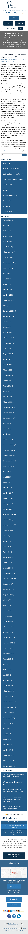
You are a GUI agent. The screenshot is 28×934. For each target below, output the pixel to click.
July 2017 (6, 664)
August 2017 (7, 659)
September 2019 (8, 525)
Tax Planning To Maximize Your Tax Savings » (14, 826)
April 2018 (6, 616)
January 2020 (7, 504)
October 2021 (7, 413)
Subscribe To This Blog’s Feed (15, 814)
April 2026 (6, 241)
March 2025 (7, 295)
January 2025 (7, 306)
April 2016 (6, 745)
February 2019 (7, 563)
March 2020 (7, 493)
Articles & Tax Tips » (14, 822)
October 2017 (7, 648)
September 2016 (8, 718)
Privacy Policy (17, 928)
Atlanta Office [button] (14, 886)
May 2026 (6, 236)
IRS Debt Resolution (9, 195)
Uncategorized (8, 211)
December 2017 (8, 638)
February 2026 (8, 252)
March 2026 (7, 247)
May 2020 (6, 482)
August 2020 (7, 466)
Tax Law (5, 201)
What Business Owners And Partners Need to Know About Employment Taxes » (14, 832)
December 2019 (8, 509)
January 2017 (7, 696)
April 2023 (6, 364)
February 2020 (8, 498)
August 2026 (7, 220)
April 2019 (6, 552)
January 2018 (7, 632)
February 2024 (8, 338)
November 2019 (8, 514)
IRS (4, 190)
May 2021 (6, 429)
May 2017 (6, 675)
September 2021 (8, 418)
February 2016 (7, 755)
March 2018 (7, 621)
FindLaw (21, 930)
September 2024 (8, 316)
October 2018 (7, 584)
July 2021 (6, 423)
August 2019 (7, 530)
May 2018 (6, 611)
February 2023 (8, 370)
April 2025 (6, 290)
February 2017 (7, 691)
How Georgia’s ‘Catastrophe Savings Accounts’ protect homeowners (12, 799)
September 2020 (8, 461)
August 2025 (7, 268)
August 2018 (7, 595)
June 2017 (6, 670)
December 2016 (8, 702)
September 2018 (8, 589)
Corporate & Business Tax (11, 179)
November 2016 (8, 707)
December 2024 (8, 311)
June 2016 (6, 734)
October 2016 (7, 712)
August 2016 (7, 723)
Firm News (6, 185)
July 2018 (6, 600)
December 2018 (8, 573)
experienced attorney (6, 151)
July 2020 (6, 472)
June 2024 (6, 327)
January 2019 (7, 568)
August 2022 (7, 386)
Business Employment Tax (11, 174)
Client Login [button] (14, 18)
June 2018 (6, 605)
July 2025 (6, 274)
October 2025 (7, 257)
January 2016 (7, 761)
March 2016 (7, 750)
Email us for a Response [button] (15, 855)
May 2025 (6, 284)
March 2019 (7, 557)
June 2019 (6, 541)
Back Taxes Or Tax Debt (7, 61)
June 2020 (6, 477)
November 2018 (8, 579)
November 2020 (8, 450)
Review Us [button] (14, 899)
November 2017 (8, 643)
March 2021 (7, 434)
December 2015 (8, 766)
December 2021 (8, 407)
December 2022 (8, 375)
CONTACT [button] (20, 23)
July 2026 (6, 225)
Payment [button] (14, 905)
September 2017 (8, 654)
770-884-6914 (10, 13)
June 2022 (6, 391)
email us (19, 13)
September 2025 (8, 263)
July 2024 (6, 322)
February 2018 (7, 627)
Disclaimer (4, 928)
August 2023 (7, 354)
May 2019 (6, 546)
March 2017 (7, 686)
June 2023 (6, 359)
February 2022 (8, 402)
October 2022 (7, 381)
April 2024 (6, 332)
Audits (5, 163)
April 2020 (6, 488)
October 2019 (7, 520)
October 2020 (7, 456)
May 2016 (6, 739)
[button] (8, 24)
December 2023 (8, 343)
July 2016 (6, 728)
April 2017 (6, 680)
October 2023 (7, 348)
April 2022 (6, 397)
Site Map (10, 928)
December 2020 (8, 445)
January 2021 (7, 439)
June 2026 (6, 231)
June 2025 (6, 279)
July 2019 (6, 536)
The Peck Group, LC (13, 59)
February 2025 (8, 300)
